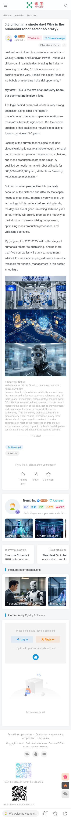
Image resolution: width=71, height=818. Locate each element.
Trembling (29, 500)
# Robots (12, 453)
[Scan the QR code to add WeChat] (65, 794)
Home (8, 15)
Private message (56, 38)
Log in (24, 639)
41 (35, 507)
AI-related (19, 15)
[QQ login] (36, 657)
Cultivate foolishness (36, 743)
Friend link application (20, 734)
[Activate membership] (65, 785)
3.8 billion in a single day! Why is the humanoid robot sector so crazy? (34, 26)
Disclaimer (41, 734)
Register (50, 639)
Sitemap (44, 746)
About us (44, 738)
